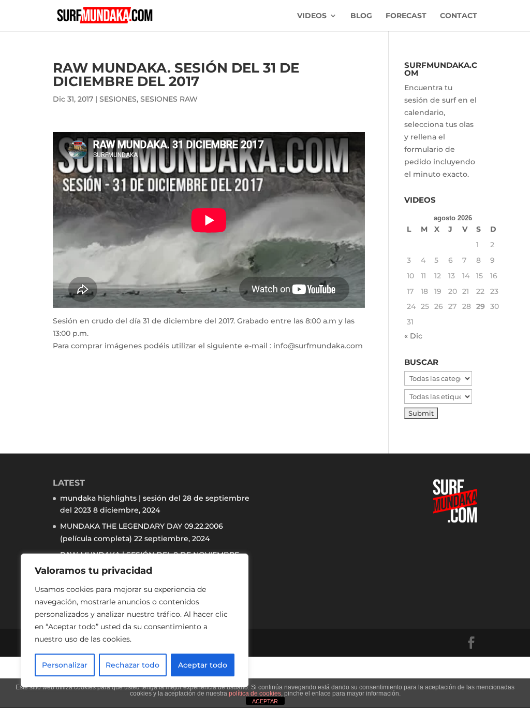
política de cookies (255, 693)
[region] (134, 620)
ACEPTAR (265, 701)
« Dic (413, 336)
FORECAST (406, 16)
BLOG (361, 16)
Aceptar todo (202, 665)
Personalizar (64, 665)
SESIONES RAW (169, 99)
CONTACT (458, 16)
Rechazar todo (132, 665)
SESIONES (118, 99)
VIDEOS (312, 16)
